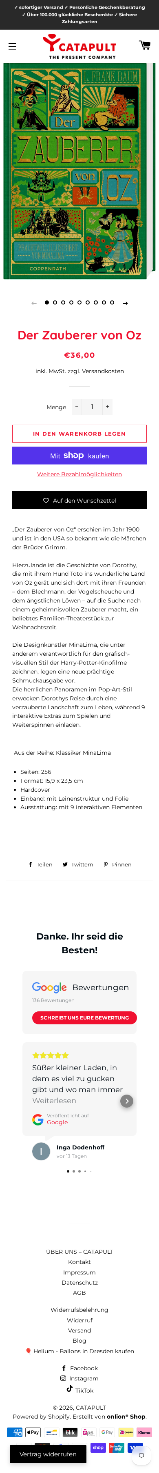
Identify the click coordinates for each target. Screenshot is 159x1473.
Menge (56, 407)
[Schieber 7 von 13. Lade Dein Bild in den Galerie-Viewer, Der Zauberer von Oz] (96, 303)
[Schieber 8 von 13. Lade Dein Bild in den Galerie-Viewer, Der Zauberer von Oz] (104, 303)
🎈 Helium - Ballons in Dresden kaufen (79, 1351)
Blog (79, 1340)
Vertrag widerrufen (48, 1454)
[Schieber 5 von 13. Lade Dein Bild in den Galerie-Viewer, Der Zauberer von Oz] (79, 303)
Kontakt (79, 1262)
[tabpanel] (79, 166)
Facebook (83, 1368)
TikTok (83, 1390)
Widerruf (80, 1320)
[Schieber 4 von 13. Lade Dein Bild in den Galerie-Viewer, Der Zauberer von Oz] (71, 303)
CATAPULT (91, 1407)
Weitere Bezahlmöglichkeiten (79, 474)
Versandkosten (103, 371)
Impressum (79, 1272)
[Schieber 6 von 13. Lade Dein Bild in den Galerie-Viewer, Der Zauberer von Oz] (88, 303)
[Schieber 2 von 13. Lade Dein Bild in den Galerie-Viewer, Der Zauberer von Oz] (55, 303)
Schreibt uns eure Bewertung (84, 1018)
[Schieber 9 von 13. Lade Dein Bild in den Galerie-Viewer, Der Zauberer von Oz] (112, 303)
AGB (79, 1292)
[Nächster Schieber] (125, 303)
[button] (79, 500)
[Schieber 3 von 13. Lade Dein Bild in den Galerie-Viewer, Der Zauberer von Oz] (63, 303)
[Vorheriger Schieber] (34, 303)
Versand (79, 1330)
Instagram (83, 1378)
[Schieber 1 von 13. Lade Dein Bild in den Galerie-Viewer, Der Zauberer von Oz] (47, 303)
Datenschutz (80, 1282)
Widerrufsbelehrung (79, 1309)
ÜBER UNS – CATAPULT (79, 1251)
